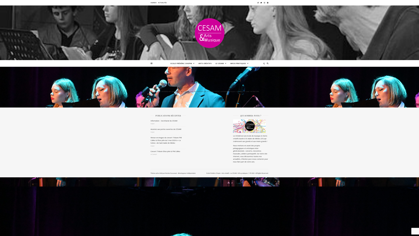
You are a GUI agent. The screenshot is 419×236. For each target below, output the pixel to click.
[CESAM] (209, 32)
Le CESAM (220, 63)
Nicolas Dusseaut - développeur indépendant (180, 173)
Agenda (154, 3)
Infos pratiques (238, 63)
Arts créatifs (205, 63)
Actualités (162, 3)
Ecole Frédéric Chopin (181, 63)
